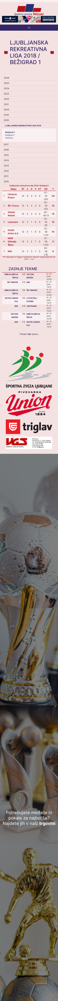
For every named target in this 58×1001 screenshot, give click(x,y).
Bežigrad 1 (10, 132)
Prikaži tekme (29, 334)
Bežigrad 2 (9, 135)
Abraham (9, 138)
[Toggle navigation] (29, 28)
